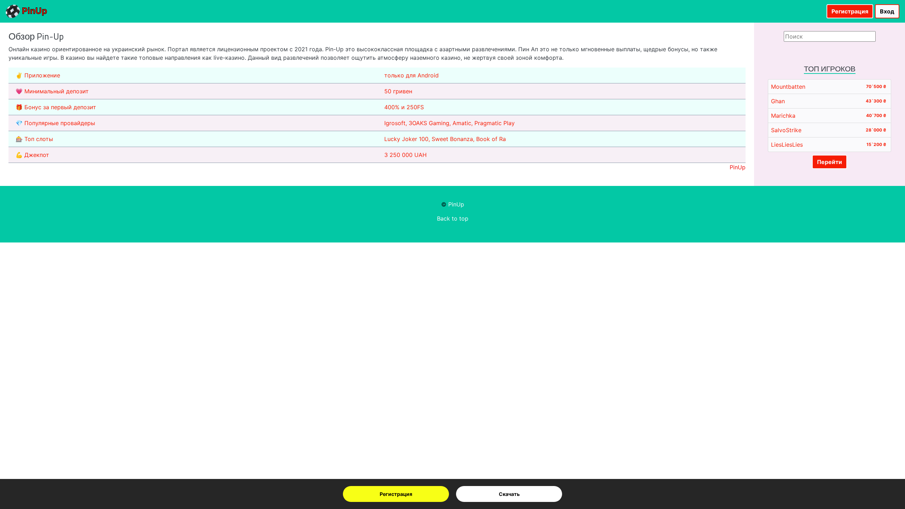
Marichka (783, 115)
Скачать (509, 494)
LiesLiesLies (787, 144)
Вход (887, 11)
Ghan (778, 101)
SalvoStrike (786, 130)
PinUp (33, 11)
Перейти (829, 161)
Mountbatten (788, 86)
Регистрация (396, 494)
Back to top (452, 218)
